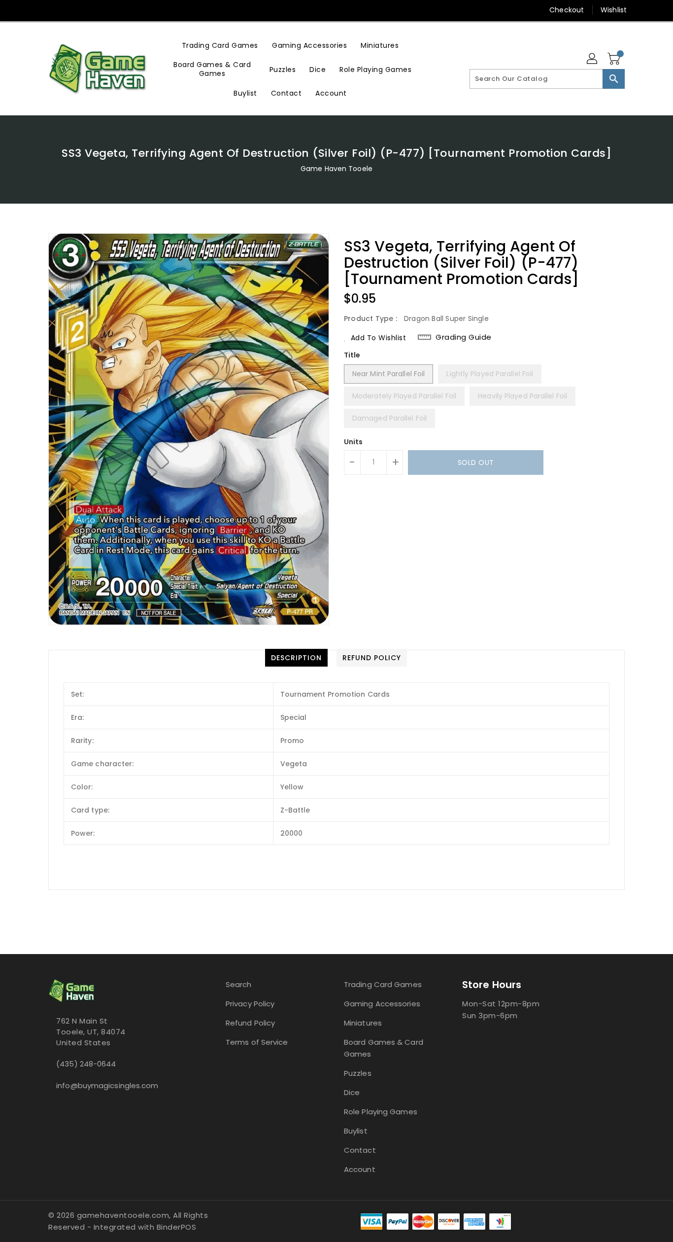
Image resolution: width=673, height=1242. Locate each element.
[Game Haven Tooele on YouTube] (72, 9)
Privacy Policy (250, 1003)
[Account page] (593, 59)
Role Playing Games (380, 1111)
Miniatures (363, 1023)
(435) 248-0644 (86, 1064)
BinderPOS (177, 1227)
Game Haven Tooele (336, 169)
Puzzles (357, 1073)
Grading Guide (464, 337)
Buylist (356, 1131)
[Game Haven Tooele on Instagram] (53, 9)
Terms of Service (257, 1042)
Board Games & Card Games (383, 1048)
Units (353, 441)
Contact (360, 1150)
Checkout (566, 10)
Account (359, 1169)
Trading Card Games (383, 984)
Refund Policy (250, 1023)
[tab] (296, 658)
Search (239, 984)
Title (352, 355)
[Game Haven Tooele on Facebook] (34, 9)
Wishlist (614, 10)
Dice (352, 1092)
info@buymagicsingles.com (107, 1085)
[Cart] (615, 59)
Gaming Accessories (382, 1003)
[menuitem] (220, 45)
